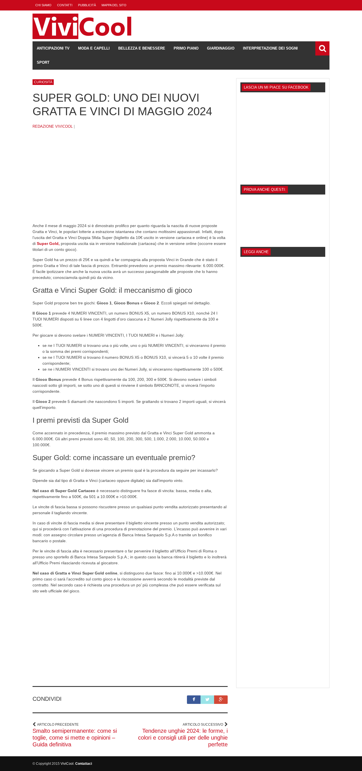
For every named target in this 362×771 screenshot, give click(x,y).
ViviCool (67, 764)
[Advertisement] (130, 180)
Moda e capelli (94, 48)
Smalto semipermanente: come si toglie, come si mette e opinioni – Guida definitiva (75, 737)
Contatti (64, 5)
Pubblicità (87, 5)
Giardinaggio (220, 48)
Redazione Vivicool (53, 126)
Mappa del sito (114, 5)
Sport (43, 62)
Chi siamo (43, 5)
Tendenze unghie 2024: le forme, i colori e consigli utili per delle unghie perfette (183, 737)
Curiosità (43, 82)
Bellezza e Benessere (141, 48)
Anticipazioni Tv (53, 48)
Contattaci (83, 764)
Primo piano (186, 48)
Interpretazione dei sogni (270, 48)
